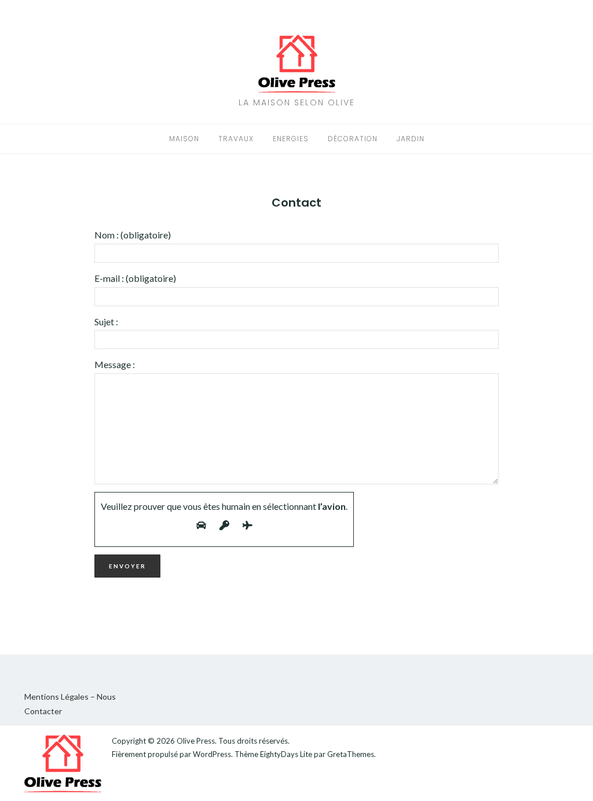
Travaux (236, 139)
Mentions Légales (56, 696)
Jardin (410, 139)
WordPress (212, 754)
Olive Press (196, 740)
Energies (291, 139)
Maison (184, 139)
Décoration (353, 139)
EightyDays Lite (286, 754)
